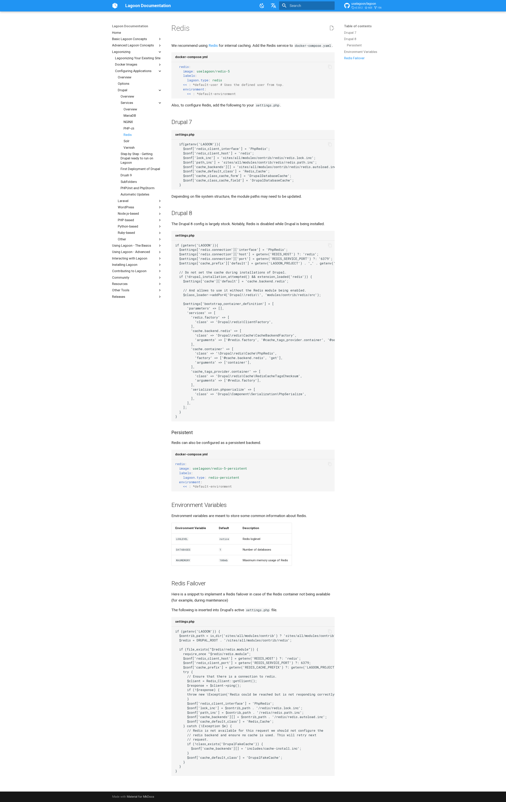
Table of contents (358, 26)
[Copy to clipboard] (330, 67)
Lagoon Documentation (130, 26)
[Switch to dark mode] (262, 5)
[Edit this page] (332, 28)
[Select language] (273, 5)
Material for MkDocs (140, 796)
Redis (213, 45)
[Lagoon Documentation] (115, 5)
